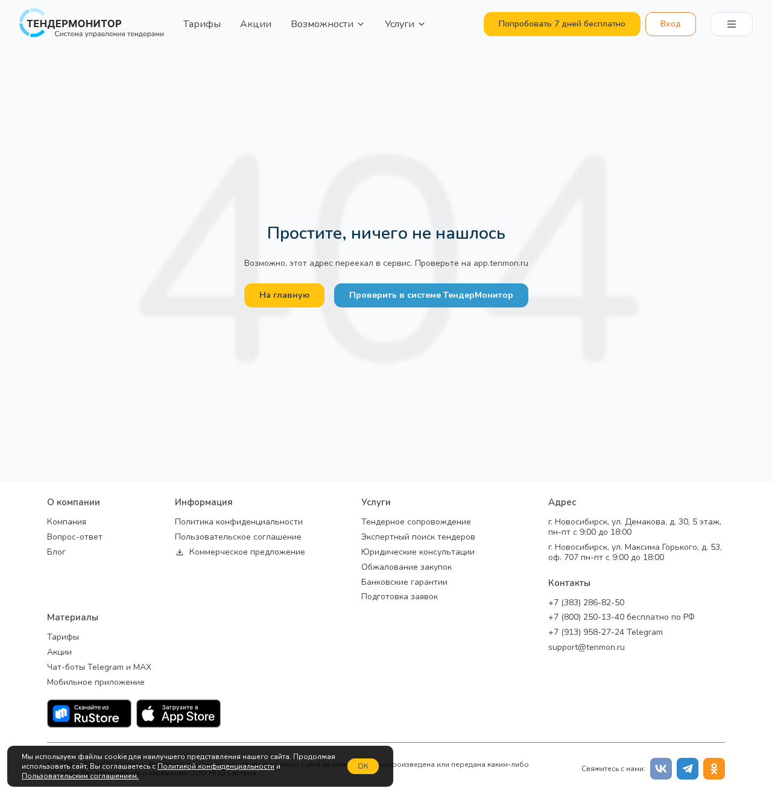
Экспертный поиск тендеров (418, 537)
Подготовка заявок (399, 597)
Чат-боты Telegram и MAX (99, 668)
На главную (284, 295)
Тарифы (202, 24)
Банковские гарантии (404, 583)
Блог (56, 552)
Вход (670, 24)
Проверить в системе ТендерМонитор (431, 295)
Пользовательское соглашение (238, 537)
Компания (66, 522)
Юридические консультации (418, 552)
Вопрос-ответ (75, 537)
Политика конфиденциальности (239, 522)
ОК (363, 766)
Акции (255, 24)
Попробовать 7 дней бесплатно (562, 24)
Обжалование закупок (406, 567)
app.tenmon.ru (500, 263)
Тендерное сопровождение (416, 522)
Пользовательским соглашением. (80, 776)
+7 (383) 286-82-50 (586, 603)
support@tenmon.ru (586, 648)
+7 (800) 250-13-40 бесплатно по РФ (621, 618)
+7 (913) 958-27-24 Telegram (605, 633)
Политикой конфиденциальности (215, 766)
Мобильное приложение (96, 683)
